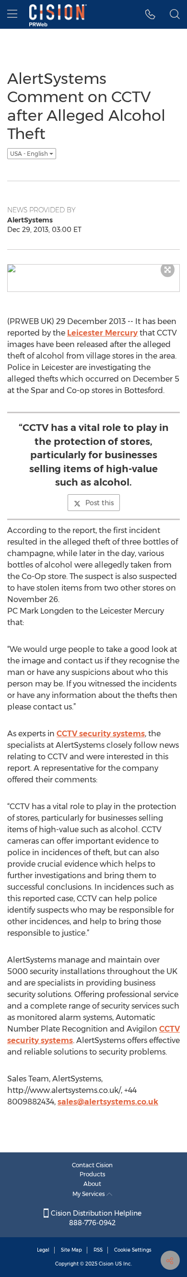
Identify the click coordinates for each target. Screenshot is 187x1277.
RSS (98, 1250)
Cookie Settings (133, 1250)
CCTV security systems (101, 733)
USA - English (29, 153)
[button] (150, 14)
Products (92, 1174)
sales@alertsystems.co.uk (108, 1101)
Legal (43, 1250)
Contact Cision (92, 1165)
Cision (106, 1264)
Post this (99, 503)
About (92, 1183)
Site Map (71, 1250)
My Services (89, 1193)
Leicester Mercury (102, 332)
